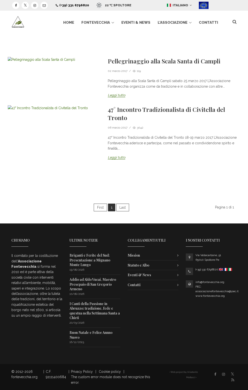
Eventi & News (135, 22)
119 (138, 71)
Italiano (181, 5)
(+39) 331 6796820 (74, 5)
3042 (139, 127)
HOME (68, 22)
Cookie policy (110, 372)
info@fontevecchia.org (209, 282)
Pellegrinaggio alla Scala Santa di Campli (164, 61)
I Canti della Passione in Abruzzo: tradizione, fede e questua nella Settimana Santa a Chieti (95, 310)
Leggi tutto (116, 95)
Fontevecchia (95, 22)
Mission (134, 255)
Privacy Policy (82, 372)
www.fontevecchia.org (210, 296)
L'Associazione (172, 22)
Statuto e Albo (138, 265)
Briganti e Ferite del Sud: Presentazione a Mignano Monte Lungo (90, 260)
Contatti (208, 22)
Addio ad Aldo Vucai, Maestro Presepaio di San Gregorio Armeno (93, 284)
